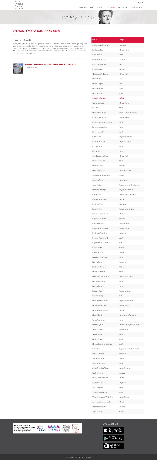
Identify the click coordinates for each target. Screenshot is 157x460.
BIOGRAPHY (122, 7)
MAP (92, 7)
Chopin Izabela (97, 79)
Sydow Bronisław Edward (100, 368)
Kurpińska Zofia (97, 204)
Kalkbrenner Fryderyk (99, 190)
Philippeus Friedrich (98, 272)
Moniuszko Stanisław (99, 233)
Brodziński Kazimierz (99, 64)
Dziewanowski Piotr (99, 132)
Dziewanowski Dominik (100, 117)
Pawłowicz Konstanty (99, 257)
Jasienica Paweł (97, 180)
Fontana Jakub (97, 146)
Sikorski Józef (97, 315)
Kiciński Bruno (96, 195)
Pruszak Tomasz (97, 286)
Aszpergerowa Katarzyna (100, 45)
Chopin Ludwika (97, 88)
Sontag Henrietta (98, 354)
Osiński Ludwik (97, 248)
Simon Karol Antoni (98, 320)
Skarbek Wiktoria (97, 339)
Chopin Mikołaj (97, 93)
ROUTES (100, 7)
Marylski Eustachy (98, 223)
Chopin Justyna (97, 84)
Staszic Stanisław (98, 358)
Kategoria (122, 40)
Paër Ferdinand (97, 262)
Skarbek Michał (97, 334)
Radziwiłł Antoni (97, 291)
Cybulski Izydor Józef (99, 98)
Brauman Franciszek (99, 59)
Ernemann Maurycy (98, 141)
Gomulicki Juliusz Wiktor (100, 156)
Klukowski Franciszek (99, 199)
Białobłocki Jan (97, 55)
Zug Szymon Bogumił (99, 407)
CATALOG (110, 7)
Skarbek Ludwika (97, 330)
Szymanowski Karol (98, 383)
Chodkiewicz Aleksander (100, 74)
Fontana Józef (97, 151)
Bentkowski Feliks (98, 50)
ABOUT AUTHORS (136, 7)
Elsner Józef (96, 137)
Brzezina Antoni (97, 69)
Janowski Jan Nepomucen (101, 175)
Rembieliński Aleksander (100, 301)
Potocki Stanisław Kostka (101, 276)
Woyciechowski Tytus (99, 392)
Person (94, 40)
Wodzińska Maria (98, 387)
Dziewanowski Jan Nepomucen (102, 122)
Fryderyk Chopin (34, 30)
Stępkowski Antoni (98, 363)
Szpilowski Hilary (97, 373)
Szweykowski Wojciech (100, 378)
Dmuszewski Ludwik (99, 113)
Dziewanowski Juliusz (99, 127)
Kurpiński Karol (97, 209)
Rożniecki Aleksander (99, 305)
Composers (18, 30)
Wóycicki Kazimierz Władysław (102, 397)
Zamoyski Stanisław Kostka (101, 402)
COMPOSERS (82, 7)
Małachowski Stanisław (100, 228)
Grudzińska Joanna (98, 161)
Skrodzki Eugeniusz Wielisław (102, 344)
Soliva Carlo (96, 349)
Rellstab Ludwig (97, 296)
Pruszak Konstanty (98, 281)
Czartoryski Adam (98, 103)
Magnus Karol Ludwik (99, 219)
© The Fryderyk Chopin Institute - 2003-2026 (78, 457)
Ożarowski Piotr (97, 252)
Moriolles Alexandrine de (100, 238)
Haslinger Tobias (97, 166)
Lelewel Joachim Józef (100, 214)
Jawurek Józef (97, 185)
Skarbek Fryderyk (97, 325)
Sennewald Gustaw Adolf (100, 310)
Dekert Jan (95, 108)
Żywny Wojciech (97, 411)
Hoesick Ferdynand (98, 170)
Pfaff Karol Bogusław (99, 267)
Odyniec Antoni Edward (100, 243)
